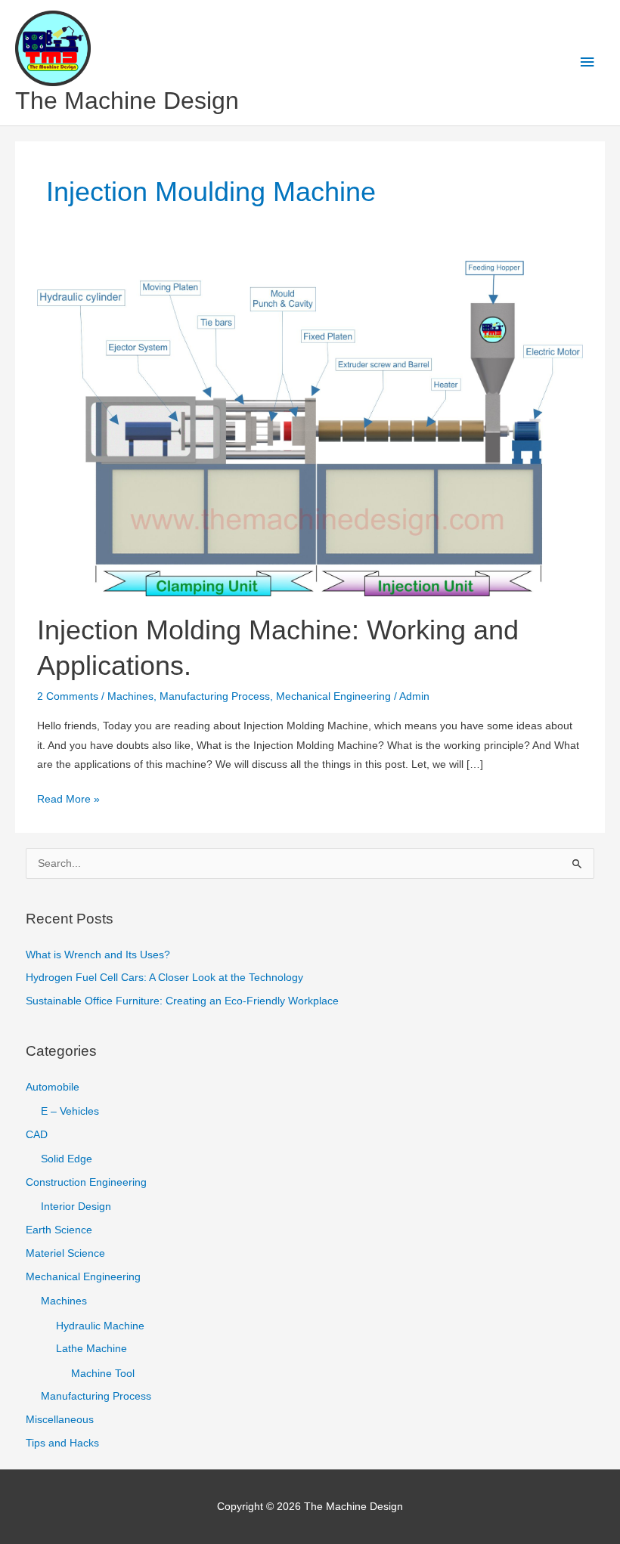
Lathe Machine (91, 1348)
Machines (130, 696)
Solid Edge (66, 1159)
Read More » (68, 801)
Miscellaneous (60, 1419)
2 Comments (67, 696)
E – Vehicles (70, 1111)
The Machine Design (127, 100)
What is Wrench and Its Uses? (98, 955)
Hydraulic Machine (100, 1326)
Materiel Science (65, 1253)
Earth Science (59, 1230)
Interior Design (76, 1206)
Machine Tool (103, 1373)
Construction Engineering (86, 1182)
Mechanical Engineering (333, 696)
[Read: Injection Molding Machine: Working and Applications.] (309, 428)
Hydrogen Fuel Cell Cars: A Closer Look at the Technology (164, 977)
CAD (37, 1134)
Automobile (52, 1087)
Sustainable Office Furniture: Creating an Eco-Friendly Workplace (182, 1001)
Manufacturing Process (215, 696)
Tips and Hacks (62, 1443)
